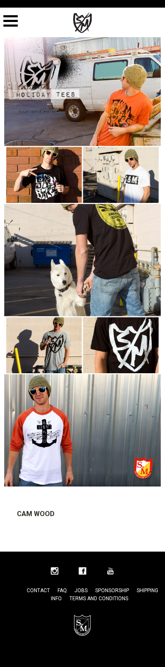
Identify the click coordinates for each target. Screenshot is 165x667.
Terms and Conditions (98, 598)
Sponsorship (112, 590)
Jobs (81, 590)
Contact (38, 590)
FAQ (62, 590)
